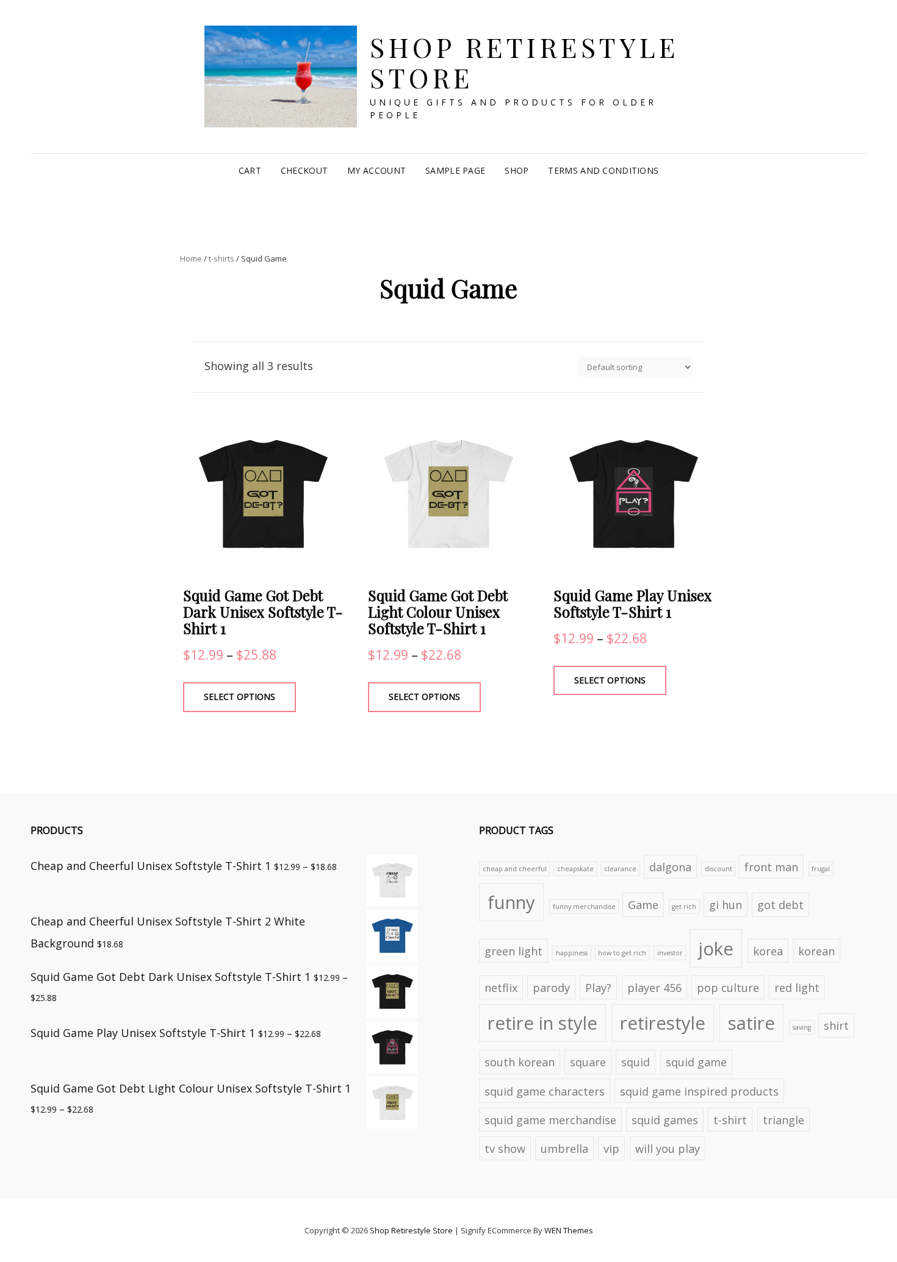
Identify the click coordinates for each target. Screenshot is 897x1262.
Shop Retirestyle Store (524, 62)
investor (670, 953)
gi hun (725, 904)
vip (611, 1148)
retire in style (542, 1023)
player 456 (654, 987)
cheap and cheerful (515, 869)
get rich (684, 906)
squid (635, 1062)
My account (376, 170)
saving (802, 1027)
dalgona (670, 867)
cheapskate (575, 869)
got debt (780, 904)
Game (643, 904)
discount (718, 869)
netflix (501, 987)
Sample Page (455, 170)
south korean (520, 1062)
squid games (665, 1120)
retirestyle (662, 1023)
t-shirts (221, 258)
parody (551, 987)
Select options (239, 696)
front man (771, 867)
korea (768, 951)
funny (511, 902)
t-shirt (730, 1120)
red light (797, 987)
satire (751, 1023)
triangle (783, 1120)
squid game (696, 1062)
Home (191, 258)
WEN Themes (568, 1230)
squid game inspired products (699, 1091)
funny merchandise (584, 906)
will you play (667, 1148)
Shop (516, 170)
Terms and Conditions (603, 170)
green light (513, 951)
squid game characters (545, 1091)
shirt (836, 1025)
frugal (821, 869)
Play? (598, 987)
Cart (250, 170)
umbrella (564, 1148)
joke (715, 948)
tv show (505, 1148)
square (588, 1062)
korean (816, 951)
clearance (620, 869)
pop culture (728, 987)
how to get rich (622, 953)
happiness (572, 953)
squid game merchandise (550, 1120)
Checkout (304, 170)
